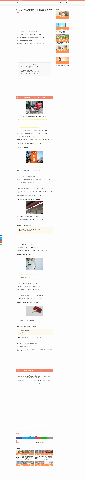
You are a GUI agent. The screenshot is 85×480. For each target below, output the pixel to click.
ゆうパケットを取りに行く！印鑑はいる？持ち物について (31, 71)
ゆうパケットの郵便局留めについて (27, 67)
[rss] (67, 0)
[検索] (68, 0)
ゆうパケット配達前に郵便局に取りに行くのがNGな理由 (30, 66)
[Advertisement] (35, 24)
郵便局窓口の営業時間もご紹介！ (27, 70)
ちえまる (18, 2)
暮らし (17, 12)
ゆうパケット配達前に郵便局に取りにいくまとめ (29, 73)
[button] (19, 438)
